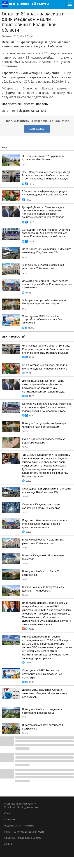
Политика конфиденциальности (24, 831)
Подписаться (11, 104)
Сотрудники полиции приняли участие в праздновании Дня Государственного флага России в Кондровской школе (46, 233)
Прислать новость (34, 104)
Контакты (10, 819)
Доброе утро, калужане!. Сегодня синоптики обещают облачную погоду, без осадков (45, 693)
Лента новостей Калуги (18, 850)
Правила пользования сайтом (22, 837)
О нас (7, 813)
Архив (8, 844)
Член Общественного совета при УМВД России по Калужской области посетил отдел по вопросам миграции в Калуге (46, 175)
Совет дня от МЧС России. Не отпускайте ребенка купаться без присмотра (42, 319)
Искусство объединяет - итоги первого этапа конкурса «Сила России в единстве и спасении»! (47, 284)
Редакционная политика (19, 825)
